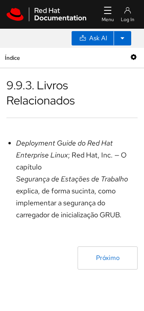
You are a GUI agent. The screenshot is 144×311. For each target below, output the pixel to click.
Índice (12, 57)
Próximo (108, 258)
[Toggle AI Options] (122, 38)
